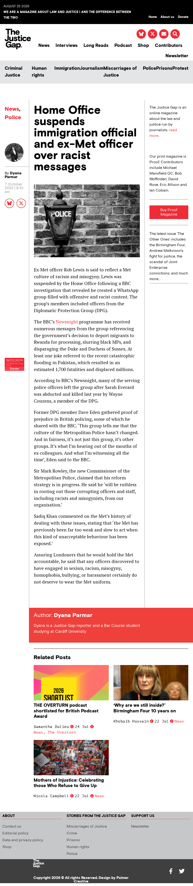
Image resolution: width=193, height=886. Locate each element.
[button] (175, 34)
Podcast (123, 46)
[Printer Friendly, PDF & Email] (37, 599)
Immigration (67, 68)
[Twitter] (182, 871)
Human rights (39, 71)
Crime (72, 833)
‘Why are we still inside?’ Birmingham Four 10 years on (144, 708)
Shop (143, 46)
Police (149, 68)
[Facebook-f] (171, 871)
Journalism (91, 68)
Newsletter (176, 56)
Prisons (164, 68)
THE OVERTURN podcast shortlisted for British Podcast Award (66, 710)
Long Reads (96, 46)
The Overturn (62, 732)
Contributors (168, 46)
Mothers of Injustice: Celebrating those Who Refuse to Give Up (69, 783)
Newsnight (67, 322)
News (44, 46)
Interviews (67, 46)
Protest (180, 68)
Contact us (11, 826)
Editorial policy (15, 833)
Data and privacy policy (22, 840)
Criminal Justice (13, 71)
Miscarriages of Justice (120, 71)
